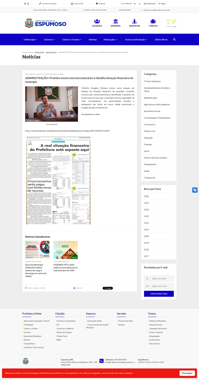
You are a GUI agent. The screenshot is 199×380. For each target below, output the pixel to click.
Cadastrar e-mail (159, 294)
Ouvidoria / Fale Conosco (34, 347)
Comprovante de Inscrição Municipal (97, 326)
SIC (58, 325)
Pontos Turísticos (156, 332)
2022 (146, 223)
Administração (51, 52)
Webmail (102, 4)
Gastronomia (154, 340)
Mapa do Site (78, 4)
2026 (146, 196)
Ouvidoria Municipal (49, 4)
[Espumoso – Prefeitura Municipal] (45, 23)
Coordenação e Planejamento (157, 118)
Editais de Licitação (64, 332)
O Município (29, 39)
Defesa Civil (149, 131)
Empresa (115, 26)
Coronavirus (149, 124)
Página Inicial (39, 52)
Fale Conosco (154, 344)
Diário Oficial (161, 39)
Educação (148, 137)
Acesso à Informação (135, 39)
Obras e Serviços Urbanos (155, 157)
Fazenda (148, 144)
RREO (59, 340)
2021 (146, 229)
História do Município (157, 321)
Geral (61, 74)
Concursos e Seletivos (65, 328)
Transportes (149, 177)
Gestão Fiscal (62, 336)
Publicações (109, 39)
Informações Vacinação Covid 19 (37, 321)
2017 (146, 256)
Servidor (134, 26)
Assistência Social (152, 111)
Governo (48, 39)
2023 (146, 216)
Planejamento (150, 164)
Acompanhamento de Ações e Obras (157, 89)
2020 (146, 236)
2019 (146, 243)
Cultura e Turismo (70, 39)
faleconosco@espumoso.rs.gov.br (126, 362)
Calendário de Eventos (158, 328)
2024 (146, 209)
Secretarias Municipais (32, 336)
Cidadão (97, 26)
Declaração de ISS (94, 321)
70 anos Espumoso (152, 81)
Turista (153, 26)
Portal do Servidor (125, 321)
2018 (146, 249)
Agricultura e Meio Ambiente (157, 104)
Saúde (146, 171)
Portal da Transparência (66, 321)
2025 (146, 203)
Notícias (93, 39)
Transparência (29, 344)
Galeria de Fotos (155, 325)
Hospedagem (154, 336)
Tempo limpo (170, 26)
